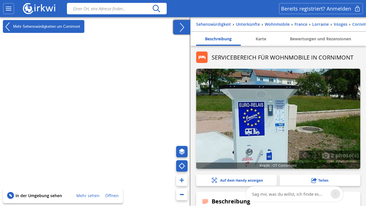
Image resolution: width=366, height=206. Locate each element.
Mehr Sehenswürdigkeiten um (46, 26)
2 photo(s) (344, 155)
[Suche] (156, 8)
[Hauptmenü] (8, 8)
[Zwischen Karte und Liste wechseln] (181, 27)
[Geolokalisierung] (182, 166)
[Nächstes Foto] (315, 155)
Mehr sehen (88, 195)
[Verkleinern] (182, 194)
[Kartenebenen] (182, 151)
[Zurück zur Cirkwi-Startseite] (39, 8)
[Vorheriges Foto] (304, 155)
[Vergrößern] (182, 180)
